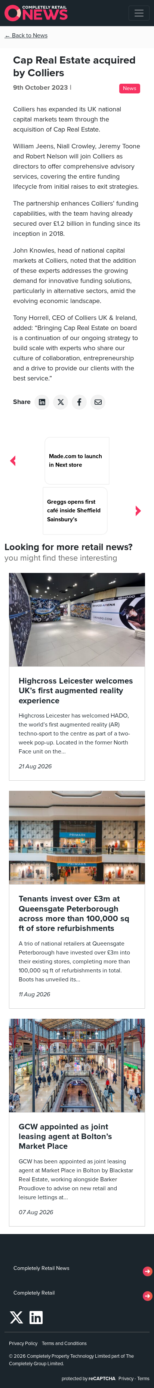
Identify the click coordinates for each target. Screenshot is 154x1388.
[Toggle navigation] (139, 13)
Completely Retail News (41, 1268)
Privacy (125, 1379)
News (129, 88)
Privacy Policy (23, 1344)
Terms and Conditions (64, 1344)
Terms (143, 1379)
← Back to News (25, 35)
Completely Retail (34, 1293)
